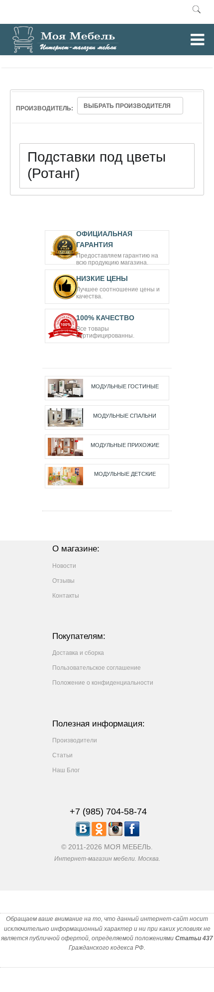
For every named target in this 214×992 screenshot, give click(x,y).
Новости (64, 565)
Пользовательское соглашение (96, 667)
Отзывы (63, 580)
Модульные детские (125, 474)
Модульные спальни (124, 416)
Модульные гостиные (125, 386)
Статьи (62, 755)
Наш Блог (66, 770)
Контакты (65, 595)
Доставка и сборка (78, 652)
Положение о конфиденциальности (102, 682)
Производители (74, 740)
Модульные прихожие (125, 445)
